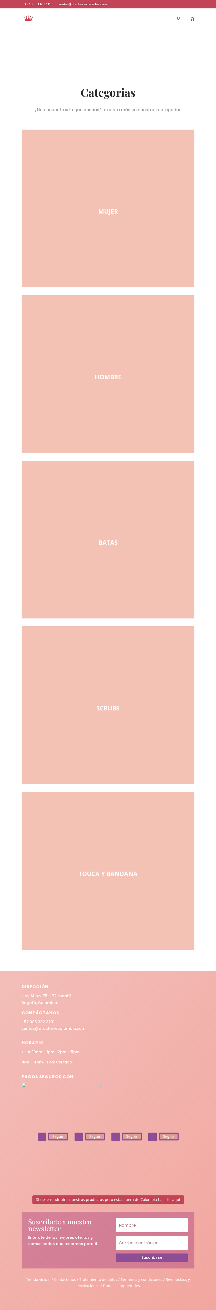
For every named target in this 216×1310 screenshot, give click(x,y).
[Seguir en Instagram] (42, 1137)
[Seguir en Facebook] (79, 1137)
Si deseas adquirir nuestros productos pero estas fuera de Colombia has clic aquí (108, 1199)
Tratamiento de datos (98, 1279)
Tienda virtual (38, 1279)
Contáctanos (65, 1279)
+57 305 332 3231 (38, 1022)
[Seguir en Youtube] (152, 1137)
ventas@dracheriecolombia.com (53, 1028)
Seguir (58, 1136)
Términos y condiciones (141, 1279)
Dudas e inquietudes (121, 1285)
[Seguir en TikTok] (115, 1137)
